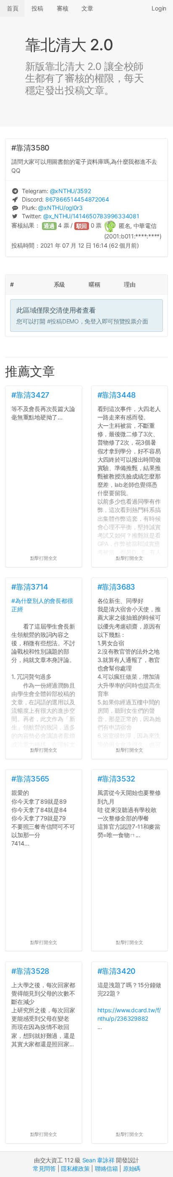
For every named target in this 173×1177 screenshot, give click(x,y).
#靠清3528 (30, 971)
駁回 (81, 226)
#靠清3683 (116, 586)
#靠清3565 (30, 778)
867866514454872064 (77, 199)
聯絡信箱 (106, 1168)
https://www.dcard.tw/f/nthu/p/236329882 (129, 1014)
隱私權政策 (75, 1168)
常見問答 (44, 1168)
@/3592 (70, 190)
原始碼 (131, 1168)
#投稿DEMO (63, 321)
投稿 (37, 8)
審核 (62, 8)
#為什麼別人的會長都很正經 (42, 605)
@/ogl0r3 (60, 207)
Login (159, 8)
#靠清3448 (116, 395)
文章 (87, 8)
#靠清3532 (116, 778)
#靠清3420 (116, 971)
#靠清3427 (30, 395)
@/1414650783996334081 (91, 216)
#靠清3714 (29, 586)
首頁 (12, 8)
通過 (49, 226)
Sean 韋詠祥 (98, 1160)
